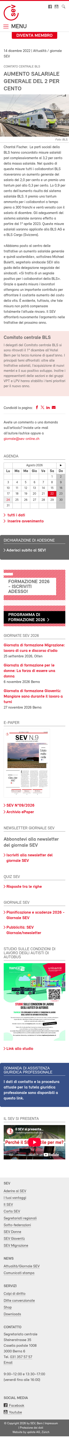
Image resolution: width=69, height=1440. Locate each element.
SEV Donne (12, 1232)
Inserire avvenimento (25, 521)
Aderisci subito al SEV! (26, 550)
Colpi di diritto (14, 1294)
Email (8, 1363)
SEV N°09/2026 (20, 805)
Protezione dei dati (31, 1427)
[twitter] (42, 408)
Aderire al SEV (15, 1191)
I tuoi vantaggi (15, 1198)
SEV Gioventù (14, 1239)
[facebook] (37, 408)
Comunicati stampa (19, 1273)
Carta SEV (12, 1211)
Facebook (16, 1406)
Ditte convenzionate (19, 1301)
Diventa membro (34, 35)
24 (8, 500)
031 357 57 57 (21, 1357)
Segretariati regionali (20, 1218)
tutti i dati (15, 515)
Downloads (12, 1314)
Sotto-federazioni (17, 1225)
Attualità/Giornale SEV (22, 1266)
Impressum (51, 1423)
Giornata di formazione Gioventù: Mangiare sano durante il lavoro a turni (33, 696)
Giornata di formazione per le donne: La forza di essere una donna (29, 671)
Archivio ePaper (20, 812)
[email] (54, 408)
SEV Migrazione (16, 1246)
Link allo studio (19, 1049)
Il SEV (8, 1205)
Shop (8, 1307)
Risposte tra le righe (24, 887)
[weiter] (60, 465)
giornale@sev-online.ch (21, 439)
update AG (33, 1432)
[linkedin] (48, 408)
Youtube (15, 1412)
